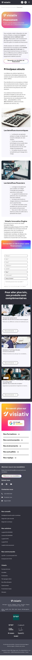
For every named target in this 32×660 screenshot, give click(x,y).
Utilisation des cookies (20, 646)
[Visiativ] (8, 2)
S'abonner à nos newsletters (11, 476)
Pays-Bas (23, 604)
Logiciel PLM (4, 542)
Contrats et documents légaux (21, 644)
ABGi (13, 609)
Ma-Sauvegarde (25, 609)
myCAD (6, 609)
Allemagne (4, 604)
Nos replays (8, 458)
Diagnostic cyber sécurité (7, 518)
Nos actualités (9, 452)
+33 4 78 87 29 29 (8, 493)
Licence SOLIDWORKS (7, 535)
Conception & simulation (11, 7)
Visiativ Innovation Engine (11, 227)
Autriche (9, 604)
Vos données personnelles (8, 644)
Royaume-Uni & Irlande (13, 605)
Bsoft (16, 609)
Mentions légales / (11, 646)
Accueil (3, 7)
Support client (7, 500)
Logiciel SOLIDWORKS (7, 532)
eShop (2, 609)
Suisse (20, 605)
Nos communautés (11, 440)
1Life (10, 609)
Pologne (27, 604)
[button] (16, 423)
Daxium (19, 609)
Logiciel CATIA (5, 538)
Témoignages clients (6, 579)
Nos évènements (10, 446)
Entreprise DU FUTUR (6, 558)
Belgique (14, 604)
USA (23, 605)
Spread (3, 610)
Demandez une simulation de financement (16, 61)
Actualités (3, 572)
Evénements (4, 575)
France (18, 604)
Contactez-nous (8, 497)
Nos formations (10, 434)
